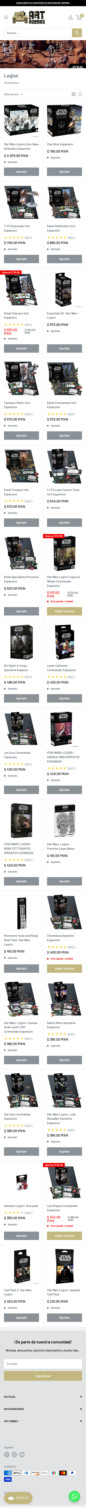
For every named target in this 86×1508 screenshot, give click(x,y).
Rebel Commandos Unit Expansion (61, 405)
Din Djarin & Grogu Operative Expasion (16, 668)
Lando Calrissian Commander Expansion (61, 668)
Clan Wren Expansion (60, 144)
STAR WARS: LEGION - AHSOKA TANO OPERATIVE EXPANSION (63, 757)
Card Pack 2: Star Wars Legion (18, 1292)
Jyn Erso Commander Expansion (17, 755)
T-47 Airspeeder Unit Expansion (17, 228)
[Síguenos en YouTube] (22, 1454)
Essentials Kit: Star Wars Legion (62, 315)
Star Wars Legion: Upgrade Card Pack (63, 1292)
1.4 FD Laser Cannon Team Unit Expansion (63, 492)
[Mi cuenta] (71, 17)
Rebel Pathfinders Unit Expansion (61, 228)
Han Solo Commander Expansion (17, 1116)
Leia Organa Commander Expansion (62, 1208)
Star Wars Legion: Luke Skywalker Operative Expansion (61, 1119)
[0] (78, 17)
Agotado (21, 171)
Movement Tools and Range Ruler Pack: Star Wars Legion (21, 940)
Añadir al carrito (64, 611)
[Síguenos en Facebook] (7, 1454)
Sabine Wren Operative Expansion (61, 1025)
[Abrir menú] (6, 17)
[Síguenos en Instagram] (14, 1454)
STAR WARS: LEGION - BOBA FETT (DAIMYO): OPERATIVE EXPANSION (18, 848)
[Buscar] (77, 32)
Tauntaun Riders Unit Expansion (17, 405)
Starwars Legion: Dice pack (21, 1206)
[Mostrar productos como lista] (80, 94)
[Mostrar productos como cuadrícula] (73, 94)
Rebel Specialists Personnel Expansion (21, 579)
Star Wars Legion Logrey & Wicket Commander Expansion (63, 581)
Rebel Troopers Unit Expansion (16, 492)
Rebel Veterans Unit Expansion (16, 315)
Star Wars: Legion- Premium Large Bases (60, 846)
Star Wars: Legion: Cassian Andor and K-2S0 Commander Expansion (20, 1027)
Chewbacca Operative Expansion (60, 938)
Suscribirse (43, 1376)
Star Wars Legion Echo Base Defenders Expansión (21, 146)
